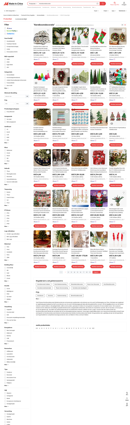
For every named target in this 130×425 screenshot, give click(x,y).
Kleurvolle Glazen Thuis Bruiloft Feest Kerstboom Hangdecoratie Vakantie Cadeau (79, 48)
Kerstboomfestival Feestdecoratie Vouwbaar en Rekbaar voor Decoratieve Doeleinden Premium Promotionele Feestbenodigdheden (98, 89)
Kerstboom (53, 7)
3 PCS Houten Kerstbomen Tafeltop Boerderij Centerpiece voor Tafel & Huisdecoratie (60, 170)
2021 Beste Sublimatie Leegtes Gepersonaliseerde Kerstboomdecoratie (79, 210)
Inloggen (124, 4)
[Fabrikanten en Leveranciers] (13, 3)
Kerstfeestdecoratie (109, 284)
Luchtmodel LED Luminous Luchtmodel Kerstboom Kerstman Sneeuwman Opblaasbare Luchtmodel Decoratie (97, 210)
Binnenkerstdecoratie (77, 284)
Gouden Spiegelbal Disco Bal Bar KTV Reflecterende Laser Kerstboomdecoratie (117, 170)
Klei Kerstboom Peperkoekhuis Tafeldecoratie (117, 128)
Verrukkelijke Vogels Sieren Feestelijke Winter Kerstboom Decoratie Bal (79, 89)
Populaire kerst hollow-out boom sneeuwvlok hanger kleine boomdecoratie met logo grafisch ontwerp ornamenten (42, 48)
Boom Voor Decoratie (93, 284)
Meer (37, 298)
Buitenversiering (67, 7)
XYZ (93, 328)
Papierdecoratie (87, 7)
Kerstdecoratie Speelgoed (80, 288)
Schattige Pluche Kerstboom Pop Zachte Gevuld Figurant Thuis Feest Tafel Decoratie (60, 251)
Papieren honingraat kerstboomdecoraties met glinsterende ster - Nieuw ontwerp (41, 89)
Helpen (105, 11)
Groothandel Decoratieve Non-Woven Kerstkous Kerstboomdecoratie (98, 48)
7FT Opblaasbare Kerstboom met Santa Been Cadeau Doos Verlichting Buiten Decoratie (117, 89)
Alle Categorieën (10, 11)
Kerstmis (59, 7)
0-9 (37, 328)
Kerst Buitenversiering (60, 284)
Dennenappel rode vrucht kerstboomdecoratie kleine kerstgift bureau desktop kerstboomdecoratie (116, 210)
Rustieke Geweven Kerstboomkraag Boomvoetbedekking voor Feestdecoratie (40, 129)
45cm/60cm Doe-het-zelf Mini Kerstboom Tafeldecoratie (79, 169)
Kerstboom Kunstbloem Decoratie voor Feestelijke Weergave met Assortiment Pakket (116, 251)
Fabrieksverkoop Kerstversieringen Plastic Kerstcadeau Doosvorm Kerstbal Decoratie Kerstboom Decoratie (60, 129)
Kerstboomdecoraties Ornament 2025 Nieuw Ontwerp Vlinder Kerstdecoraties (58, 48)
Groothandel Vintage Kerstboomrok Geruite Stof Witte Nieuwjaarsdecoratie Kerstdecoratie (41, 251)
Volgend (95, 272)
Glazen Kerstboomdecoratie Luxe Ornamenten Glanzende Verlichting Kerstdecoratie (60, 210)
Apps (113, 11)
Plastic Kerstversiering (62, 288)
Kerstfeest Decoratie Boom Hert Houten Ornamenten (99, 128)
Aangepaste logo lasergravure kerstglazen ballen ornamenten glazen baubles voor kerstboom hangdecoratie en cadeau (80, 129)
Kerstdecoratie (45, 7)
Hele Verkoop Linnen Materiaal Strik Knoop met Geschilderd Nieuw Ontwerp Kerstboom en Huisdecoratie (98, 170)
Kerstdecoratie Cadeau (43, 284)
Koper (95, 11)
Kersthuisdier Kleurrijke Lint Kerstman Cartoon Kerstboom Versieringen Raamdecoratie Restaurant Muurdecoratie (42, 210)
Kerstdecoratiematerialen (44, 288)
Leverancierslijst (21, 19)
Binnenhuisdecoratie (77, 7)
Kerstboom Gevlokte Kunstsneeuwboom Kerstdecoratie (77, 251)
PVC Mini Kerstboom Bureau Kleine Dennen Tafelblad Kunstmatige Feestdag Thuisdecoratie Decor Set (117, 48)
